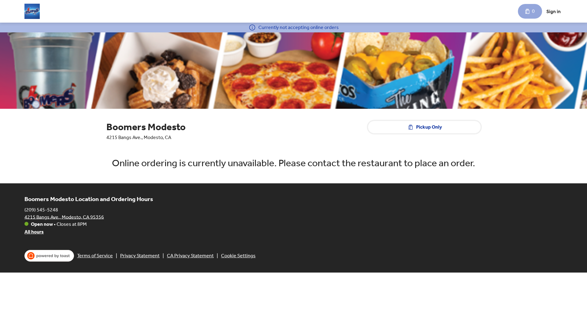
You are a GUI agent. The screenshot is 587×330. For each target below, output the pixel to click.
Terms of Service (95, 255)
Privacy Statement (140, 255)
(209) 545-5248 (41, 209)
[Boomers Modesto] (32, 11)
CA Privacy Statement (190, 255)
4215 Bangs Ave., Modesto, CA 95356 (64, 217)
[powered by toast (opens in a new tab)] (49, 255)
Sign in (553, 11)
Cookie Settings (238, 255)
